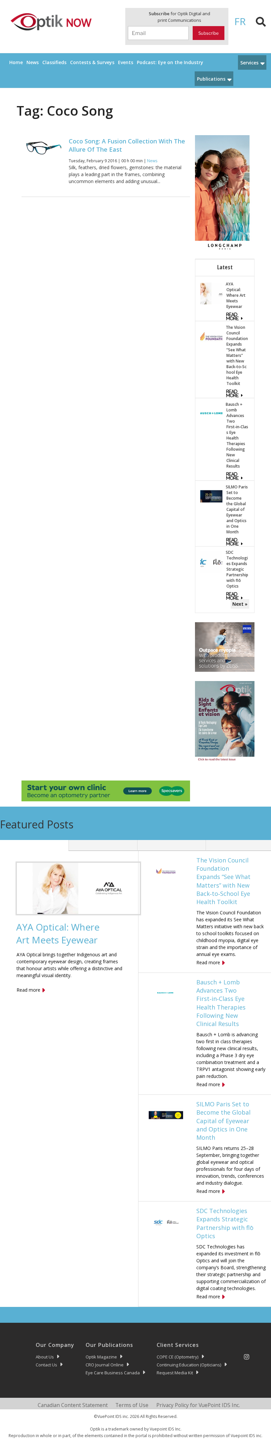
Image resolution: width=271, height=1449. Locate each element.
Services (249, 62)
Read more (28, 990)
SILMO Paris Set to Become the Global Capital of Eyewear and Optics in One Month (237, 509)
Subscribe (208, 33)
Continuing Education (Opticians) (189, 1365)
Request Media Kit (175, 1373)
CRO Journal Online (105, 1365)
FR (240, 21)
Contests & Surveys (92, 62)
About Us (45, 1357)
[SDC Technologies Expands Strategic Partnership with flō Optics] (211, 561)
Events (125, 62)
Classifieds (54, 62)
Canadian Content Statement (73, 1405)
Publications (211, 79)
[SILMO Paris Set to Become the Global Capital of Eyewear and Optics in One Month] (211, 496)
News (32, 62)
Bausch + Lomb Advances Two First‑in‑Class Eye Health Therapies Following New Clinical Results (237, 435)
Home (16, 62)
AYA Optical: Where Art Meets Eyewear (236, 295)
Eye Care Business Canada (113, 1373)
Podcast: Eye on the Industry (170, 62)
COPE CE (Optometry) (178, 1357)
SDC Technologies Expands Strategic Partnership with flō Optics (237, 569)
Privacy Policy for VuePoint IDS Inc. (198, 1405)
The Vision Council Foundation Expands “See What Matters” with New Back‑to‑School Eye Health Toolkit (237, 355)
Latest (225, 267)
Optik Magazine (101, 1357)
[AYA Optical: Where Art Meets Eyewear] (211, 293)
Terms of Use (131, 1405)
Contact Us (46, 1365)
